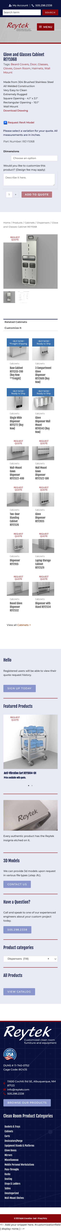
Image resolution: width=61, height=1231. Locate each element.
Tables (8, 1188)
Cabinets (30, 222)
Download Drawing (15, 110)
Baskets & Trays (12, 1126)
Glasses (43, 64)
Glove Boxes (10, 1150)
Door (33, 64)
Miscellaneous (11, 1159)
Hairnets (37, 68)
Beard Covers (20, 64)
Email (35, 1218)
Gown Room (22, 68)
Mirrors (8, 1155)
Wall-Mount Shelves (14, 1198)
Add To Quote (37, 194)
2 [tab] (32, 785)
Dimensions (11, 151)
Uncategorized (12, 1193)
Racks (7, 1174)
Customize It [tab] (13, 328)
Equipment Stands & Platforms (19, 1145)
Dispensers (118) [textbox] (27, 958)
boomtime (28, 1218)
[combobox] (22, 12)
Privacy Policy (42, 1218)
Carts (7, 1136)
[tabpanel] (30, 749)
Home (6, 222)
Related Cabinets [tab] (16, 322)
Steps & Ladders (12, 1183)
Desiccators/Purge (14, 1140)
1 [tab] (28, 785)
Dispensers (43, 222)
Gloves (7, 68)
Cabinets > (24, 625)
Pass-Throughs (12, 1169)
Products (18, 222)
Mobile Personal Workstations (19, 1164)
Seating (8, 1179)
